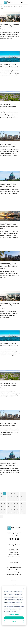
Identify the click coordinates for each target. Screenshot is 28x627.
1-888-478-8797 (14, 535)
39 (24, 506)
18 (8, 499)
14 (21, 496)
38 (21, 506)
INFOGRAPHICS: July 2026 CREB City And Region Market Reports (8, 266)
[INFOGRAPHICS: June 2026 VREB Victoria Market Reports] (10, 455)
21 (17, 499)
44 (14, 509)
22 (21, 499)
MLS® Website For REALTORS (14, 574)
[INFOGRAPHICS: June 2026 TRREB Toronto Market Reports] (10, 335)
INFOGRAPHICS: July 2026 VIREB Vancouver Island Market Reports (9, 226)
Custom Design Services (14, 556)
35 (11, 506)
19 (11, 499)
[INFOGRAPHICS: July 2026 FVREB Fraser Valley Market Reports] (10, 96)
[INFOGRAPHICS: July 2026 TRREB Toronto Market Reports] (10, 56)
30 (21, 503)
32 (1, 506)
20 (14, 499)
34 (8, 506)
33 (4, 506)
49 (4, 512)
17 (4, 499)
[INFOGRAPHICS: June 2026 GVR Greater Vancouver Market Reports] (10, 296)
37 (17, 506)
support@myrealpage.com (14, 533)
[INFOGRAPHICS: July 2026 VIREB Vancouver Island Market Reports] (10, 216)
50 (8, 512)
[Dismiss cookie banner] (23, 589)
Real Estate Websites (14, 550)
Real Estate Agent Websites (14, 567)
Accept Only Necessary (14, 614)
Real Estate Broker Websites (14, 569)
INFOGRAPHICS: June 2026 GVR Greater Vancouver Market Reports (9, 306)
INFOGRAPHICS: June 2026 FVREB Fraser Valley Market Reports (8, 386)
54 (21, 512)
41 (4, 509)
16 (1, 499)
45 (17, 509)
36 (14, 506)
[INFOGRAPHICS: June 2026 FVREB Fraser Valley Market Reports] (10, 375)
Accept (14, 617)
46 (21, 509)
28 (14, 503)
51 (11, 512)
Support (14, 585)
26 (8, 503)
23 (24, 499)
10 (8, 496)
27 (11, 503)
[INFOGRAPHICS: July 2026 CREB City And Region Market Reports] (10, 256)
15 (24, 496)
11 (11, 496)
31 (24, 503)
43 (11, 509)
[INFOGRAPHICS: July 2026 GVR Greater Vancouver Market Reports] (10, 17)
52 (14, 512)
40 (1, 509)
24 (1, 503)
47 (24, 509)
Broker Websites (14, 552)
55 (24, 512)
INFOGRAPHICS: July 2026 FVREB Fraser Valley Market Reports (8, 107)
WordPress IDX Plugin (14, 554)
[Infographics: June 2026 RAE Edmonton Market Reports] (10, 415)
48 (1, 512)
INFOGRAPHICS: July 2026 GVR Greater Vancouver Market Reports (9, 27)
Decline (14, 621)
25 (4, 503)
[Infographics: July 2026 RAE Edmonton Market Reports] (10, 136)
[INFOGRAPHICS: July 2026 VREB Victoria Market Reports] (10, 176)
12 (14, 496)
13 (17, 496)
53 (17, 512)
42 (8, 509)
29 (17, 503)
